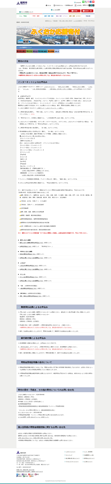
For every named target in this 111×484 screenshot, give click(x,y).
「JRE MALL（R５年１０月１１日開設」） (61, 89)
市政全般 (88, 16)
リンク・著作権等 (88, 451)
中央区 (32, 474)
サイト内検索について (27, 12)
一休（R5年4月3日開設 (39, 89)
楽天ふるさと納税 (63, 86)
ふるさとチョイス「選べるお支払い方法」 (33, 136)
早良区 (26, 476)
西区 (32, 476)
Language (78, 2)
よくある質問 (56, 9)
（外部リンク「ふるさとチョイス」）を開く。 (50, 108)
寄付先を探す (21, 51)
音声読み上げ (69, 5)
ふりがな (79, 5)
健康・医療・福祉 (48, 16)
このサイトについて (70, 451)
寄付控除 (51, 51)
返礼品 (35, 51)
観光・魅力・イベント (62, 16)
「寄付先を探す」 (25, 347)
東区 (19, 474)
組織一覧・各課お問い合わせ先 (25, 469)
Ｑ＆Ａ (57, 51)
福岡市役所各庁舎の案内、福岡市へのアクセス (29, 471)
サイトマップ (69, 455)
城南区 (20, 476)
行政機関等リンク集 (88, 455)
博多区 (25, 474)
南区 (37, 474)
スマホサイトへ (59, 5)
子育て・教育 (36, 16)
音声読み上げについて (89, 458)
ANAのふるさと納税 (79, 86)
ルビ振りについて (88, 461)
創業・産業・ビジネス (75, 16)
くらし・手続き (23, 16)
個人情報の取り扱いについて (73, 458)
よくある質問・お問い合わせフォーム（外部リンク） (33, 417)
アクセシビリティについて (72, 461)
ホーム (49, 5)
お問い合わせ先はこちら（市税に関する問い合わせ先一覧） (35, 438)
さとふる (25, 89)
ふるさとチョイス (49, 86)
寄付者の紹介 (42, 51)
